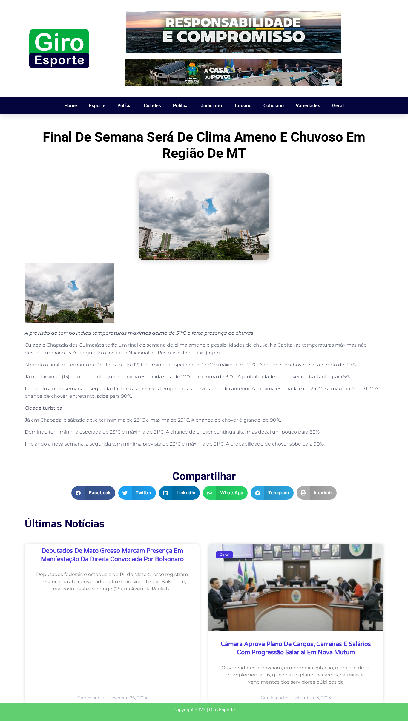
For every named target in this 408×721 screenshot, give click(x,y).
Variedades (308, 105)
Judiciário (211, 105)
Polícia (124, 105)
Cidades (152, 105)
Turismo (242, 105)
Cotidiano (273, 105)
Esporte (97, 105)
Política (181, 105)
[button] (93, 493)
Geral (338, 105)
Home (70, 105)
